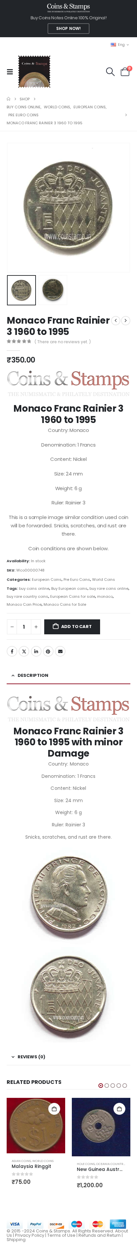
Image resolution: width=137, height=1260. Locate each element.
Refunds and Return (99, 1235)
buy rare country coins (27, 596)
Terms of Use (61, 1235)
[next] (125, 320)
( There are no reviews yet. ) (63, 342)
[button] (12, 71)
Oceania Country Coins (115, 1164)
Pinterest (48, 651)
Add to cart (76, 626)
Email (60, 651)
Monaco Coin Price (24, 604)
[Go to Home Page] (8, 99)
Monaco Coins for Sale (65, 604)
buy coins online (34, 588)
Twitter (24, 651)
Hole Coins (86, 1164)
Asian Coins (21, 1161)
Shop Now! (68, 28)
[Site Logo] (34, 71)
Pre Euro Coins (77, 579)
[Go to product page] (36, 1125)
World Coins (103, 579)
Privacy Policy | (31, 1235)
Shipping (16, 1239)
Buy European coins (69, 588)
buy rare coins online (108, 588)
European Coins (47, 579)
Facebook (12, 651)
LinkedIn (36, 651)
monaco (105, 596)
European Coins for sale (72, 596)
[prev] (115, 320)
